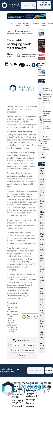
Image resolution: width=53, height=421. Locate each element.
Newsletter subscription (45, 3)
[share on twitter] (11, 65)
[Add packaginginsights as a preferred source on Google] (26, 55)
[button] (14, 345)
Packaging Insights (18, 401)
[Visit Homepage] (12, 10)
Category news (27, 24)
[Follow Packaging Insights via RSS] (45, 388)
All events (41, 156)
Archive (30, 403)
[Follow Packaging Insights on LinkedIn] (40, 388)
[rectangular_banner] (42, 75)
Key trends (43, 24)
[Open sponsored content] (26, 18)
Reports (36, 23)
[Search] (33, 6)
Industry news (18, 24)
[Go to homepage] (26, 395)
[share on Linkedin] (7, 64)
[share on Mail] (15, 65)
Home (10, 23)
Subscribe (49, 370)
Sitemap (30, 399)
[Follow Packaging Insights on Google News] (49, 388)
